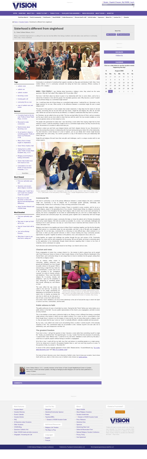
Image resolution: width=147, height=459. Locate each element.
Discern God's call (80, 17)
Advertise (110, 13)
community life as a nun (25, 102)
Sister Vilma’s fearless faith (26, 146)
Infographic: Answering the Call (23, 434)
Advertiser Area (80, 422)
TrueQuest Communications (38, 374)
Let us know (120, 412)
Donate (105, 2)
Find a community (35, 17)
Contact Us (117, 17)
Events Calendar (19, 414)
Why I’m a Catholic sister (60, 349)
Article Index (92, 17)
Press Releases (81, 419)
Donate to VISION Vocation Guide (56, 419)
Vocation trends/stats (82, 414)
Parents (47, 414)
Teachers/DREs (49, 417)
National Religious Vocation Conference (87, 432)
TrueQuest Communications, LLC (76, 447)
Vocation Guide (23, 22)
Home (16, 22)
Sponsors (70, 2)
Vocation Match (18, 409)
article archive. (83, 357)
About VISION (80, 409)
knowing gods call (23, 99)
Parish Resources (88, 13)
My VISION (125, 2)
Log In (132, 2)
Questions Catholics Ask (21, 429)
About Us (109, 17)
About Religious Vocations (84, 412)
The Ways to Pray (50, 430)
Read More (25, 173)
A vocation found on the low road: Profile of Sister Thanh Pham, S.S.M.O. (26, 117)
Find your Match (23, 17)
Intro (15, 13)
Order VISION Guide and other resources (26, 432)
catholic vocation (23, 92)
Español (112, 2)
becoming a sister (23, 95)
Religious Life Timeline (51, 427)
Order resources (67, 17)
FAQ (15, 419)
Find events (47, 17)
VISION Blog (18, 427)
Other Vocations (18, 424)
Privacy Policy (80, 434)
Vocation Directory (19, 412)
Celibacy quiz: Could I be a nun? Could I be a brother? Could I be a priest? (25, 192)
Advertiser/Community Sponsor (54, 412)
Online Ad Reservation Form (84, 429)
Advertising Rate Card (82, 427)
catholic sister (22, 86)
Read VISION (56, 17)
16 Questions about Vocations (23, 422)
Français (118, 2)
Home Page (22, 13)
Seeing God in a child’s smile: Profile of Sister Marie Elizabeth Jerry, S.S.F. (26, 150)
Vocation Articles (19, 417)
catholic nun (21, 89)
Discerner (48, 409)
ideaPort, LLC (110, 447)
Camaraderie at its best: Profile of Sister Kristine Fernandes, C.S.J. (25, 167)
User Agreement (81, 437)
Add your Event (124, 34)
